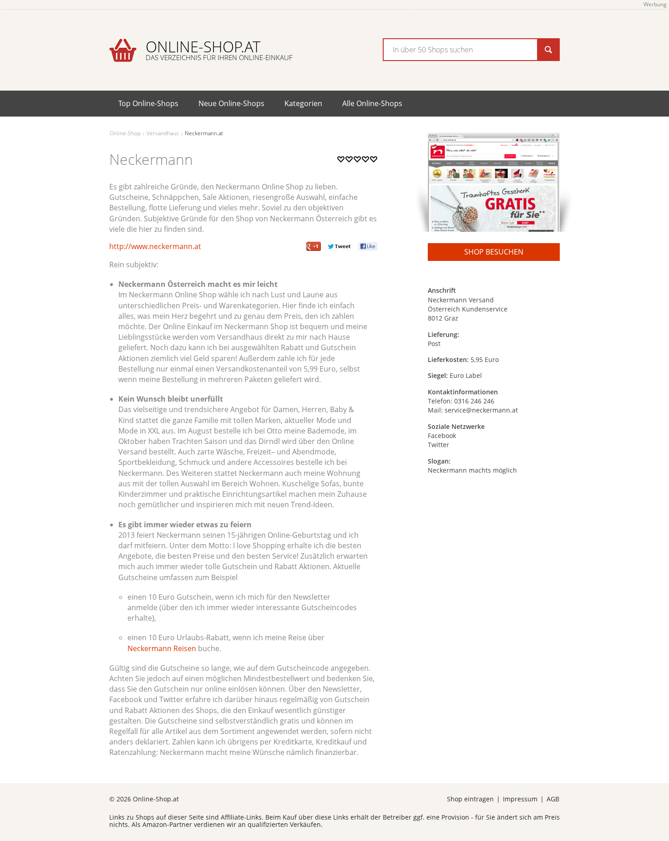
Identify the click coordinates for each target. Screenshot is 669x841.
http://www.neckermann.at (155, 246)
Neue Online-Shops (231, 103)
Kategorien (303, 103)
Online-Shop (125, 133)
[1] (341, 168)
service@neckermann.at (481, 410)
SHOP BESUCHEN (493, 252)
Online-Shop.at (219, 49)
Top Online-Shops (148, 103)
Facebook (442, 435)
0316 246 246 (474, 401)
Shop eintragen (470, 799)
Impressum (520, 799)
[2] (345, 168)
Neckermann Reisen (161, 648)
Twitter (438, 444)
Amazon (154, 824)
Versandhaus (163, 133)
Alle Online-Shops (372, 103)
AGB (553, 799)
